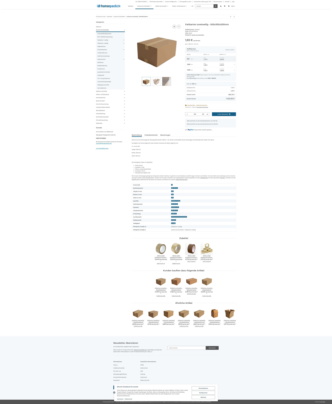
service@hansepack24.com (104, 143)
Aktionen (98, 27)
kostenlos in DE (175, 207)
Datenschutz (128, 399)
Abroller (222, 178)
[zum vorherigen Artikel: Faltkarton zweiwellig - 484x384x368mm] (230, 16)
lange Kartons (101, 59)
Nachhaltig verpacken (102, 117)
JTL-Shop (323, 402)
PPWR (142, 365)
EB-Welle (174, 220)
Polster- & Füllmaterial (102, 94)
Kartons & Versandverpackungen (179, 216)
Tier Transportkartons (103, 78)
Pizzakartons (101, 69)
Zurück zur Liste (101, 16)
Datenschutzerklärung (140, 350)
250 (172, 197)
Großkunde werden (119, 368)
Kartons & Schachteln (198, 35)
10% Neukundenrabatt (156, 1)
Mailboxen (100, 62)
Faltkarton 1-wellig (102, 40)
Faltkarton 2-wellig (102, 43)
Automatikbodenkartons (104, 33)
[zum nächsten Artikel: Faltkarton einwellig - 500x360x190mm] (234, 16)
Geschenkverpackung (102, 104)
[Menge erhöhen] (207, 114)
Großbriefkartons (102, 53)
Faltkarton (174, 213)
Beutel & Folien (100, 101)
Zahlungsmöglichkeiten (120, 374)
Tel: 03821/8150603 (141, 1)
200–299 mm (174, 204)
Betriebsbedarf (100, 110)
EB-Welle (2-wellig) (176, 200)
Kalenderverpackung (103, 56)
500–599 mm (174, 210)
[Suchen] (216, 6)
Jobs (233, 1)
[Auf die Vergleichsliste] (174, 26)
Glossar (115, 365)
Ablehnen (203, 397)
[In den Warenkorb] (133, 22)
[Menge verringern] (187, 114)
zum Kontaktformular (102, 148)
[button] (221, 6)
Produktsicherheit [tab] (151, 135)
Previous (134, 318)
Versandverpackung (102, 120)
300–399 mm (174, 188)
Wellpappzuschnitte (103, 85)
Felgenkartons (101, 46)
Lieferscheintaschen (181, 179)
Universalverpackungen (104, 81)
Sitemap (142, 374)
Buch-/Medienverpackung (104, 37)
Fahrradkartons (101, 88)
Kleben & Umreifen (101, 91)
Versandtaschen (100, 97)
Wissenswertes (218, 1)
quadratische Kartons (103, 72)
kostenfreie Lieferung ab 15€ (202, 1)
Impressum (120, 399)
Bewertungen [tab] (165, 135)
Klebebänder (204, 178)
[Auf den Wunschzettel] (179, 26)
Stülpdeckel (100, 75)
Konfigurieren (203, 392)
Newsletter (116, 380)
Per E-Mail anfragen (192, 78)
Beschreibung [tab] (137, 135)
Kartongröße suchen (185, 1)
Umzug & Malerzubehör (103, 107)
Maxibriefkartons (102, 65)
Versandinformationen (119, 377)
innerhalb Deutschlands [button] (202, 107)
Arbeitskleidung (100, 113)
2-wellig (173, 223)
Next (233, 318)
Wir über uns (117, 371)
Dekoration (99, 123)
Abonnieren (212, 348)
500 (172, 191)
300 (172, 194)
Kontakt (227, 1)
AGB (141, 371)
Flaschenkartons (102, 49)
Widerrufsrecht (144, 380)
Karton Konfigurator (171, 1)
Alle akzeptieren (203, 388)
